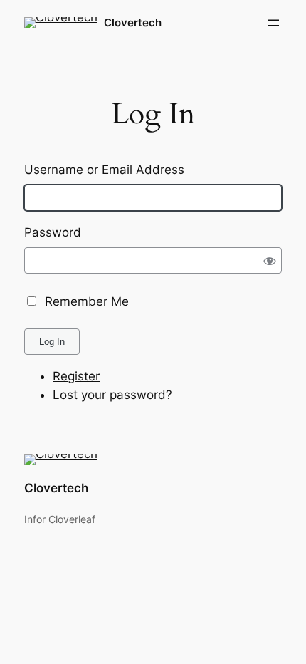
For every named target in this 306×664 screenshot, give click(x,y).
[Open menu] (273, 22)
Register (76, 376)
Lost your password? (112, 395)
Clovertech (133, 22)
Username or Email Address (104, 169)
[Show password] (269, 260)
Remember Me (87, 301)
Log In (52, 341)
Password (52, 232)
